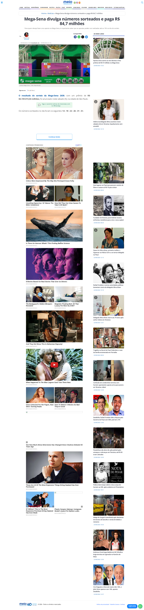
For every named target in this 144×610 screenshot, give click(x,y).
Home (21, 7)
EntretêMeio (35, 7)
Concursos (76, 7)
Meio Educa (108, 7)
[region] (54, 127)
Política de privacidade (103, 604)
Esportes (69, 7)
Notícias (27, 7)
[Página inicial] (67, 2)
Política (51, 7)
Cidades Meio (92, 7)
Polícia (58, 7)
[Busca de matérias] (142, 3)
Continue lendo (54, 137)
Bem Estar (101, 7)
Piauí (63, 7)
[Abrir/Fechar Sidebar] (2, 2)
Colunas (84, 7)
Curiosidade (44, 7)
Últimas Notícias (119, 7)
